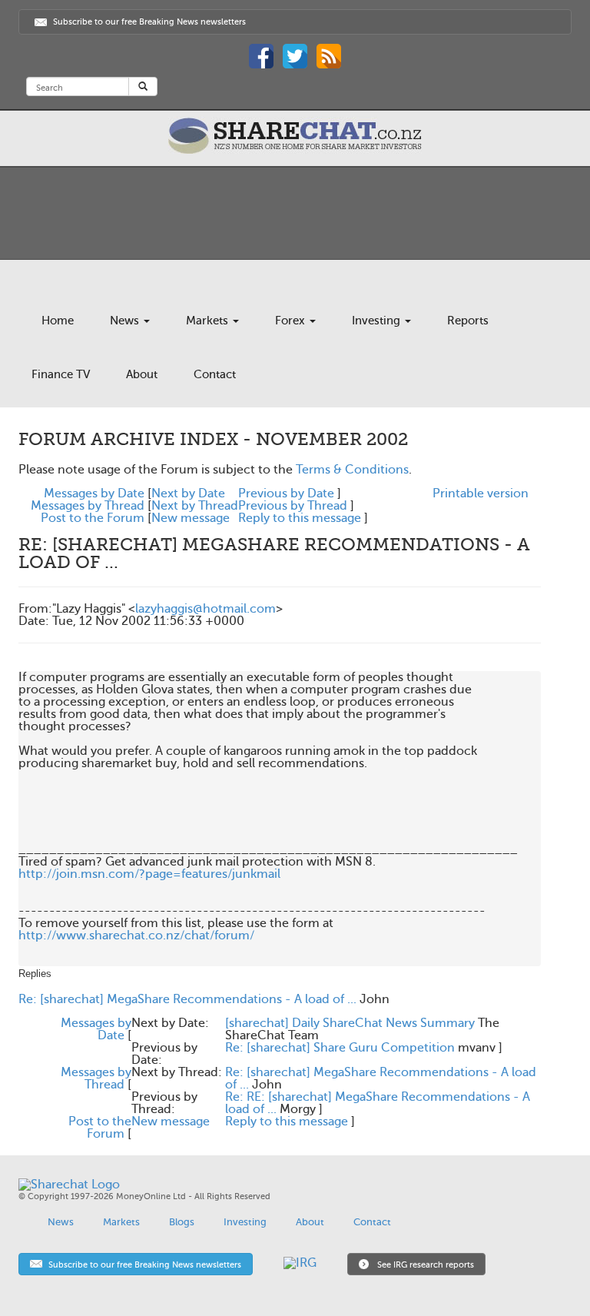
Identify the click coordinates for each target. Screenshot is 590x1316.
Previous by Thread (292, 506)
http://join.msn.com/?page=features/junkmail (149, 874)
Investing (377, 320)
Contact (215, 374)
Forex (291, 320)
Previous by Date (286, 493)
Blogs (181, 1222)
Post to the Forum (92, 518)
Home (57, 320)
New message (190, 518)
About (141, 374)
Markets (208, 320)
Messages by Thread (87, 506)
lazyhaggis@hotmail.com (205, 609)
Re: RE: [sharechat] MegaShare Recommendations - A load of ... (377, 1103)
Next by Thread (194, 506)
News (126, 320)
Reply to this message (299, 518)
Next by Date (188, 493)
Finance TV (60, 374)
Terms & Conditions (352, 470)
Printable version (481, 493)
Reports (468, 320)
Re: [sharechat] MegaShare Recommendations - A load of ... (187, 999)
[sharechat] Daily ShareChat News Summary (350, 1023)
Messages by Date (94, 493)
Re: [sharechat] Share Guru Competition (340, 1048)
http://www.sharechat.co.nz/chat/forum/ (136, 935)
